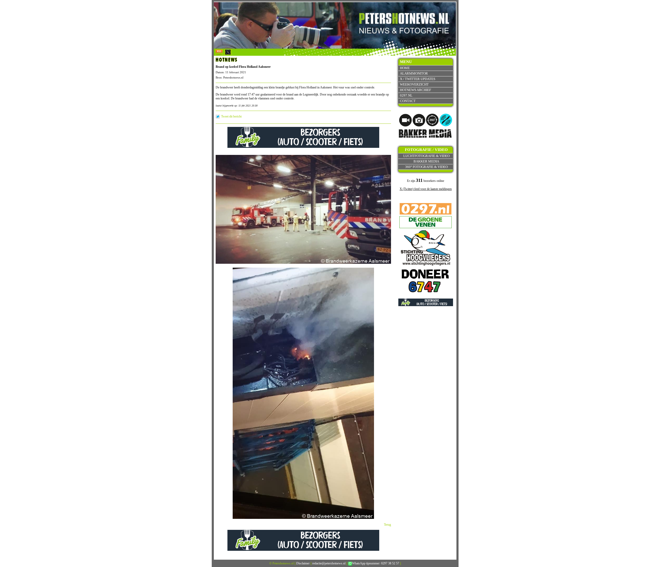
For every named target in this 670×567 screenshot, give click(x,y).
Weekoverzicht (414, 84)
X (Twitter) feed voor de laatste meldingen (426, 189)
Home (405, 68)
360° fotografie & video (426, 167)
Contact (408, 101)
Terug (387, 524)
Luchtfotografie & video (426, 156)
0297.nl (406, 95)
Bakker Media (426, 161)
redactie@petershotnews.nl (328, 563)
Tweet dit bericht (231, 116)
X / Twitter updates (417, 79)
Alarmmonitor (414, 73)
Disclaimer (303, 563)
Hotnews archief (415, 90)
